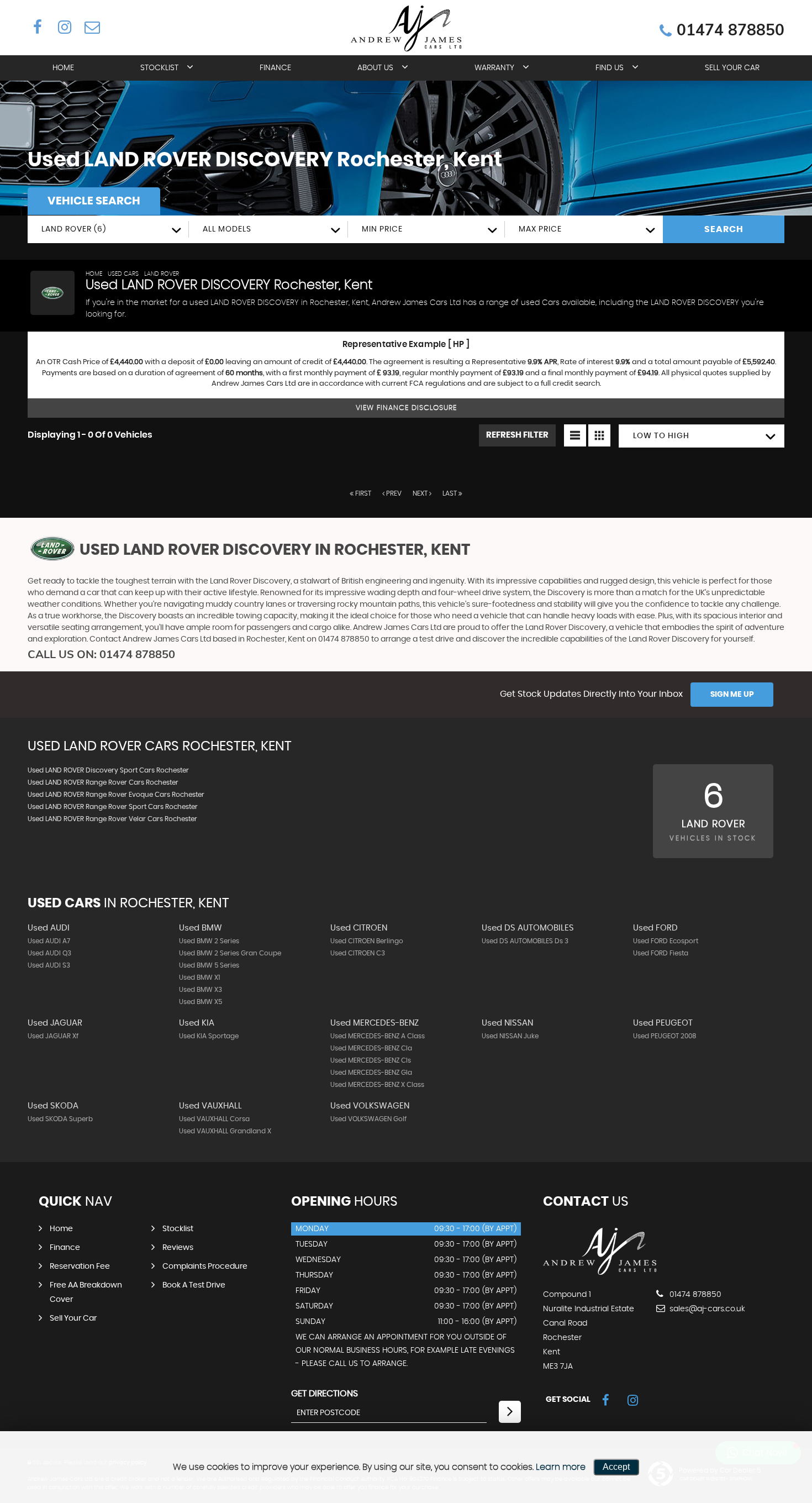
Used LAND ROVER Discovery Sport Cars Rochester (108, 770)
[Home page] (406, 28)
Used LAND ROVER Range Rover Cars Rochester (103, 782)
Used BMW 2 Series (209, 941)
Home (63, 68)
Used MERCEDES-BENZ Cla (371, 1048)
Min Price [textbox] (382, 229)
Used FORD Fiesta (660, 953)
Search (724, 229)
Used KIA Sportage (209, 1036)
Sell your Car (732, 68)
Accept (616, 1467)
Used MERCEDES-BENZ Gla (371, 1072)
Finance (275, 68)
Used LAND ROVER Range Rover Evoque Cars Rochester (116, 794)
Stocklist (159, 68)
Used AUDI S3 (49, 965)
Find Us (609, 68)
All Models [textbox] (227, 229)
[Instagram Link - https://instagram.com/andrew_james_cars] (64, 26)
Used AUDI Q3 (49, 953)
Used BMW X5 (200, 1002)
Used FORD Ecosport (665, 941)
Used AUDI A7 (49, 941)
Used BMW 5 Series (209, 965)
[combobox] (108, 229)
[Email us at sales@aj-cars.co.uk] (91, 26)
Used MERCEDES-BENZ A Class (377, 1036)
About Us (375, 68)
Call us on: (101, 654)
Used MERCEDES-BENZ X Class (377, 1084)
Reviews (177, 1248)
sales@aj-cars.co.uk (706, 1309)
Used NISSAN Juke (510, 1036)
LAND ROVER (161, 274)
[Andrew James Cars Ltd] (599, 1272)
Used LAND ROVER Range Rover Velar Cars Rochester (112, 819)
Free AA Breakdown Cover (86, 1292)
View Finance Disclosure (406, 408)
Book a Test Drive (193, 1285)
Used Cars (123, 274)
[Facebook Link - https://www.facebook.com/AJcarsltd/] (37, 26)
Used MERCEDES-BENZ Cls (370, 1060)
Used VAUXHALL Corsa (214, 1119)
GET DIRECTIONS (324, 1393)
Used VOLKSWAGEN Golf (368, 1119)
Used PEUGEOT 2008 (665, 1036)
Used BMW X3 (200, 989)
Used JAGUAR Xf (53, 1036)
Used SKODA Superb (60, 1119)
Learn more (561, 1467)
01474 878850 (730, 30)
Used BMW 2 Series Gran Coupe (230, 953)
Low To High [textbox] (661, 436)
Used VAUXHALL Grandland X (225, 1131)
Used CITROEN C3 (357, 953)
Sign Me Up (732, 694)
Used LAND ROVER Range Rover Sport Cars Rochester (113, 806)
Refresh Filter (517, 435)
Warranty (494, 68)
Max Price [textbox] (540, 229)
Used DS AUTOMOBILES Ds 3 (525, 941)
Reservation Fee (80, 1266)
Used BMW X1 (199, 977)
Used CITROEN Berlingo (366, 941)
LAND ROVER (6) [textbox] (73, 229)
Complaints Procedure (204, 1266)
